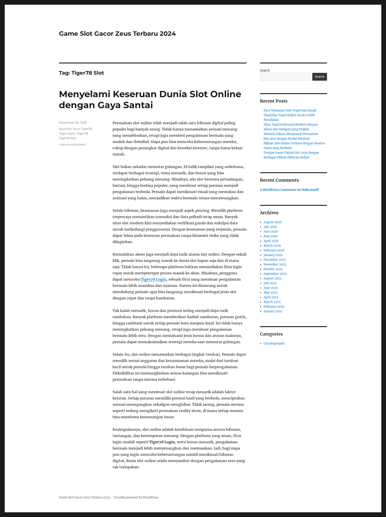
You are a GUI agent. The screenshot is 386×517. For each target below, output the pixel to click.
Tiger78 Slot (67, 138)
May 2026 (271, 236)
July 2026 (270, 227)
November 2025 (275, 264)
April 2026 (271, 241)
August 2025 (272, 278)
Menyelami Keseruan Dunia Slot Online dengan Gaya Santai (150, 99)
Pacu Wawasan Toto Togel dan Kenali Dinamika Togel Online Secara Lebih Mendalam (290, 115)
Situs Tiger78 (82, 128)
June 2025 (271, 288)
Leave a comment (72, 144)
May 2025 (270, 292)
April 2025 (271, 297)
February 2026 (274, 250)
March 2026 (272, 246)
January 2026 (273, 255)
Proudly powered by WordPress (136, 497)
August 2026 (273, 222)
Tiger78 (82, 133)
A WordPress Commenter (278, 190)
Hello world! (310, 190)
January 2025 (273, 311)
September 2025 (275, 274)
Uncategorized (274, 343)
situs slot (65, 128)
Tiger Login (67, 133)
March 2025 (272, 302)
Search (265, 70)
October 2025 (273, 269)
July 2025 (270, 283)
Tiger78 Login (153, 279)
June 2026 (271, 231)
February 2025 (274, 307)
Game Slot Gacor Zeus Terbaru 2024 (117, 33)
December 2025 (275, 260)
